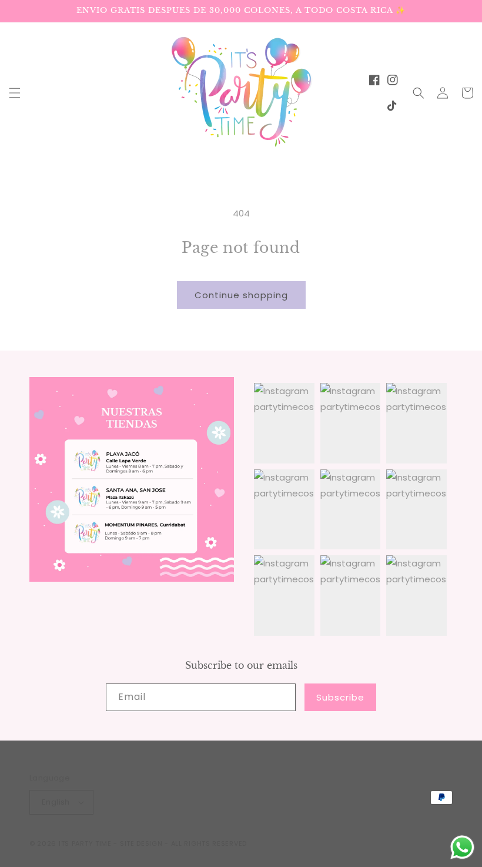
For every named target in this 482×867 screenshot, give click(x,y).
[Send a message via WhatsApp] (462, 847)
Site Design (141, 843)
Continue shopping (241, 295)
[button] (15, 93)
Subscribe (340, 697)
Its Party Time (85, 843)
